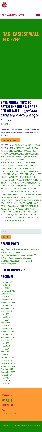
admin (6, 124)
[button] (39, 14)
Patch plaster (15, 200)
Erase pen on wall (24, 171)
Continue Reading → (10, 140)
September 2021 (8, 308)
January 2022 (6, 296)
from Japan (28, 180)
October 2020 (7, 334)
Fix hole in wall (28, 174)
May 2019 (5, 383)
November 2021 (8, 302)
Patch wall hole (29, 203)
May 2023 (5, 288)
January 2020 (6, 360)
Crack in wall (19, 159)
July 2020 (5, 343)
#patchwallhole (29, 154)
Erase (11, 171)
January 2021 (6, 325)
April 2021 (5, 323)
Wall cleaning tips (23, 214)
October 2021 (7, 305)
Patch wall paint (10, 206)
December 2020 (8, 328)
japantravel (27, 197)
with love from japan (12, 220)
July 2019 (5, 378)
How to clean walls (20, 183)
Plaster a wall (15, 209)
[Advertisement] (21, 78)
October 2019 (7, 369)
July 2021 (5, 314)
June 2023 (5, 285)
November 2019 (8, 366)
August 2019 (6, 375)
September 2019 (8, 372)
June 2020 (5, 346)
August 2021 (6, 311)
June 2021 (5, 317)
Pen (22, 206)
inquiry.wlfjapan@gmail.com (12, 413)
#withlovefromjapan (12, 156)
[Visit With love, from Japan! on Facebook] (12, 401)
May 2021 (5, 320)
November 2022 (8, 291)
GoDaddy (21, 428)
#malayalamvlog (10, 154)
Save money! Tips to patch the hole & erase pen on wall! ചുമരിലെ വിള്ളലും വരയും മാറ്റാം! (20, 108)
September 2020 (8, 337)
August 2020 (6, 340)
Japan (16, 197)
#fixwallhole (28, 151)
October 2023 (7, 282)
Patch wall (13, 203)
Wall (9, 214)
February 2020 (7, 357)
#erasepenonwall (10, 151)
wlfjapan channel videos (26, 145)
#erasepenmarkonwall (27, 148)
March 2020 (6, 354)
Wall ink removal (17, 217)
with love (33, 217)
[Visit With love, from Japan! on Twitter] (3, 401)
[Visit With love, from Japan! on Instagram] (7, 401)
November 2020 (8, 331)
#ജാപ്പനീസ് (6, 159)
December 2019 (8, 363)
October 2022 (7, 294)
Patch (4, 200)
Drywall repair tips (17, 162)
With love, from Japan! (12, 14)
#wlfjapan (30, 156)
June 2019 (5, 380)
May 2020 (5, 349)
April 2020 (5, 351)
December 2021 (8, 299)
